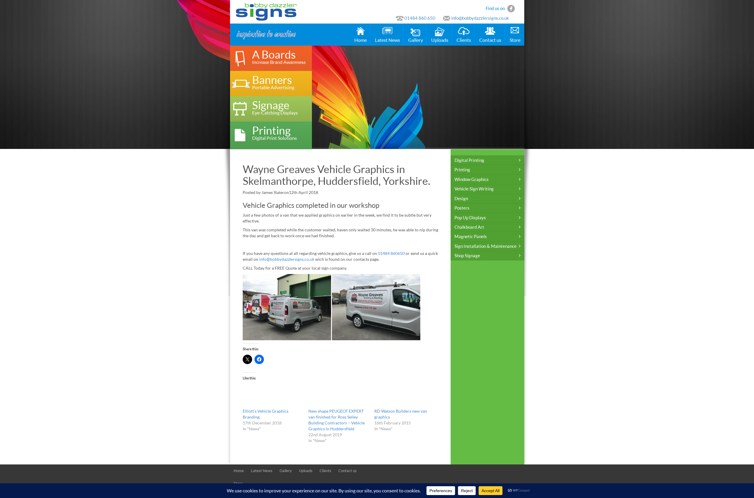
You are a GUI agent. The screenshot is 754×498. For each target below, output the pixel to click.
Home (360, 40)
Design (461, 198)
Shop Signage (467, 255)
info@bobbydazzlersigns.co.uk (480, 18)
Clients (464, 40)
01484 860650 (391, 253)
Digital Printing (469, 160)
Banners (273, 81)
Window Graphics (471, 179)
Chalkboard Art (469, 227)
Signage (275, 107)
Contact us (490, 40)
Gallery (415, 40)
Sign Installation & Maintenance (485, 246)
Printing (274, 132)
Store (515, 40)
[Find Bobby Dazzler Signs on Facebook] (511, 8)
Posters (461, 207)
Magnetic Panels (470, 236)
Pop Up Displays (470, 217)
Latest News (387, 40)
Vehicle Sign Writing (474, 188)
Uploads (439, 40)
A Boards (279, 56)
